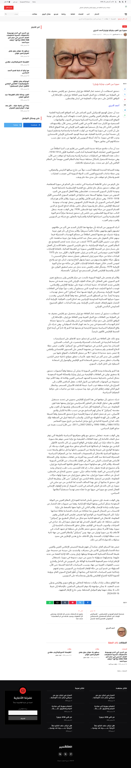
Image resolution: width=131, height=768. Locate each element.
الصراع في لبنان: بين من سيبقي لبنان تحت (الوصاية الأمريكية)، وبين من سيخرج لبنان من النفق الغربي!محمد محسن (103, 696)
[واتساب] (125, 115)
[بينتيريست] (125, 100)
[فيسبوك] (125, 89)
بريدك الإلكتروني (22, 708)
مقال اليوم (46, 14)
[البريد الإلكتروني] (125, 105)
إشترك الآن (9, 7)
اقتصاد (80, 14)
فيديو (56, 14)
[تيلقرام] (125, 110)
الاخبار (97, 14)
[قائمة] (126, 14)
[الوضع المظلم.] (116, 2)
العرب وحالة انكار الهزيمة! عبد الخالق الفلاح (17, 96)
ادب (88, 14)
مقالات (34, 14)
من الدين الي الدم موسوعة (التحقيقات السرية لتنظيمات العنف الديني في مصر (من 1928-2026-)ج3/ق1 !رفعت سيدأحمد (115, 656)
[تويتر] (125, 94)
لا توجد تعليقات (96, 34)
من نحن (15, 1)
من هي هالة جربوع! (107, 717)
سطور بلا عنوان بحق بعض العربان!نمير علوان (89, 653)
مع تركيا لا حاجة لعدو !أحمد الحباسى (18, 71)
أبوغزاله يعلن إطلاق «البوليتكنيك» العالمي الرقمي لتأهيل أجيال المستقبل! (17, 83)
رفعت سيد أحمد (113, 664)
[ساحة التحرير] (120, 8)
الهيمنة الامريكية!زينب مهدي (59, 652)
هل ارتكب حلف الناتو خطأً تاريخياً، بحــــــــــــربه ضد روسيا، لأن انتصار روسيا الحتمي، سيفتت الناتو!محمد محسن (103, 727)
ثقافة (73, 14)
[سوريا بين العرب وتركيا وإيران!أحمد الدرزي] (86, 59)
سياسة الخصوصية (25, 1)
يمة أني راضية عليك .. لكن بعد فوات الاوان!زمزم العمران (17, 107)
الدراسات (124, 649)
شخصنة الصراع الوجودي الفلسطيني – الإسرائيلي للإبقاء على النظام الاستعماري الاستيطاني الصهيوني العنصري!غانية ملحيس (107, 616)
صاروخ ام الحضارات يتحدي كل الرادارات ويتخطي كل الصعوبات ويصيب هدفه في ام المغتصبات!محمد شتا (66, 616)
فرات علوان (86, 657)
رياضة (63, 14)
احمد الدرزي (115, 34)
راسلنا (34, 1)
